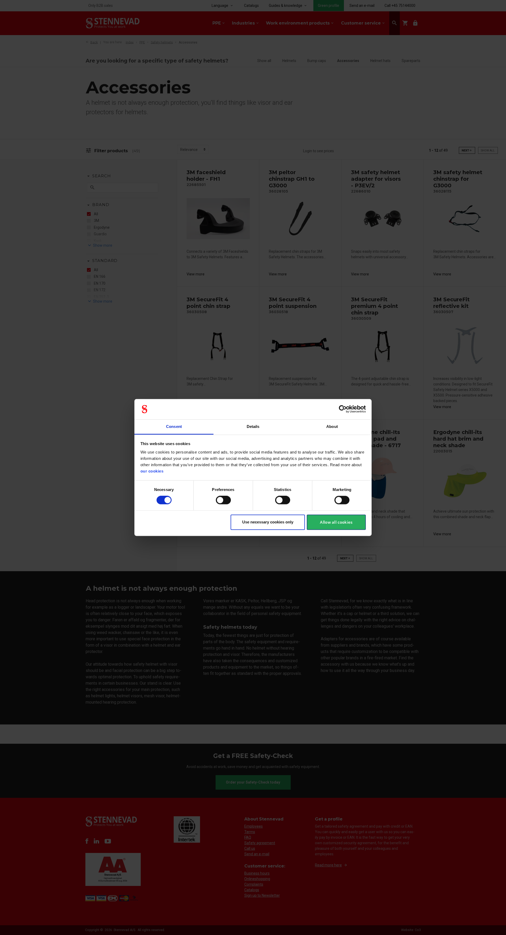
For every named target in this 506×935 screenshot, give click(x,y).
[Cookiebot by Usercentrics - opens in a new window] (343, 409)
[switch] (223, 500)
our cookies (152, 471)
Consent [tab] (174, 426)
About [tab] (332, 426)
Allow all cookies (336, 522)
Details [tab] (253, 426)
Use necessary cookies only (267, 522)
